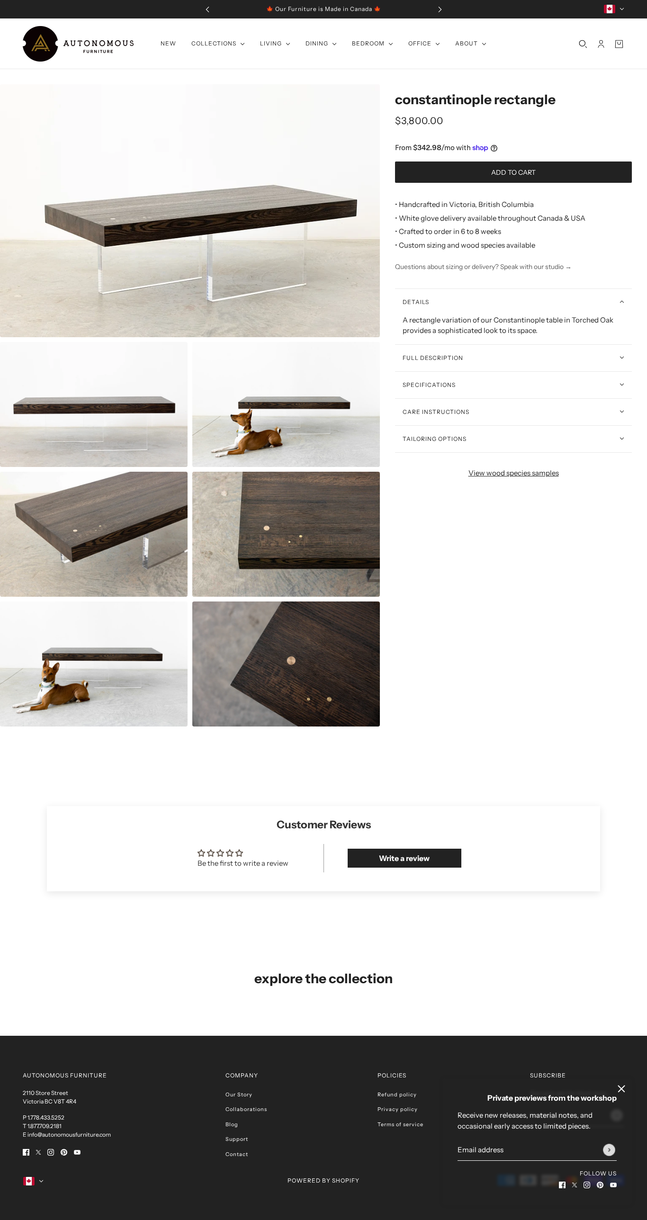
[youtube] (613, 1184)
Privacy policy (397, 1109)
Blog (231, 1124)
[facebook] (562, 1184)
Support (236, 1139)
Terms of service (400, 1124)
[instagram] (587, 1184)
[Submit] (609, 1150)
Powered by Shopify (323, 1180)
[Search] (583, 43)
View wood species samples (513, 472)
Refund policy (397, 1094)
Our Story (238, 1094)
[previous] (207, 9)
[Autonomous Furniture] (78, 44)
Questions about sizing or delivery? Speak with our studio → (483, 266)
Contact (236, 1154)
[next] (440, 9)
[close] (621, 1089)
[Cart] (619, 43)
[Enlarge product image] (190, 211)
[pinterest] (600, 1184)
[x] (574, 1184)
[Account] (601, 43)
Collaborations (246, 1109)
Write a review (404, 858)
